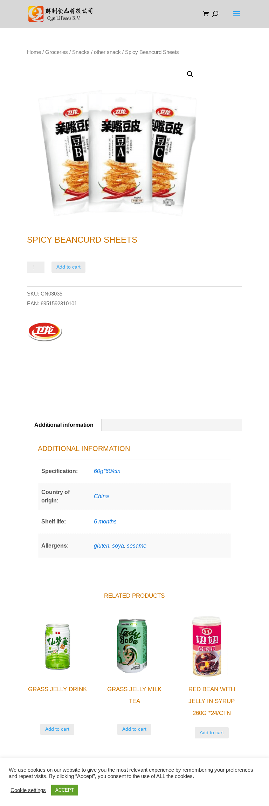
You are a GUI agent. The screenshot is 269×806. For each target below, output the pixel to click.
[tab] (64, 425)
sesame (136, 546)
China (101, 496)
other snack (107, 52)
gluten (101, 546)
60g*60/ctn (107, 471)
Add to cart (68, 267)
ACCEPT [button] (64, 790)
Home (34, 52)
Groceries (56, 52)
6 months (105, 521)
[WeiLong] (44, 333)
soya (118, 546)
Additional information (64, 425)
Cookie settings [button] (28, 790)
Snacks (81, 52)
